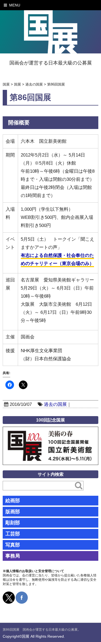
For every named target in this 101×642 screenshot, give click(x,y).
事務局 (12, 556)
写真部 (12, 545)
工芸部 (12, 533)
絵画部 (12, 500)
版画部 (12, 511)
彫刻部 (12, 522)
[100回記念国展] (50, 430)
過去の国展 (55, 404)
